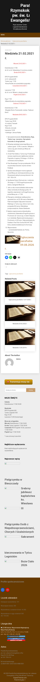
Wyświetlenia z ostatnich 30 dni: (11, 609)
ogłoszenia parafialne (16, 274)
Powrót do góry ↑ (20, 680)
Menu (3, 35)
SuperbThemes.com (20, 678)
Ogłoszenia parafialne (20, 41)
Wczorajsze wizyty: (7, 606)
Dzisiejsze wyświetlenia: (9, 602)
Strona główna (5, 41)
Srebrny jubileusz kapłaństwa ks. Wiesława (28, 496)
